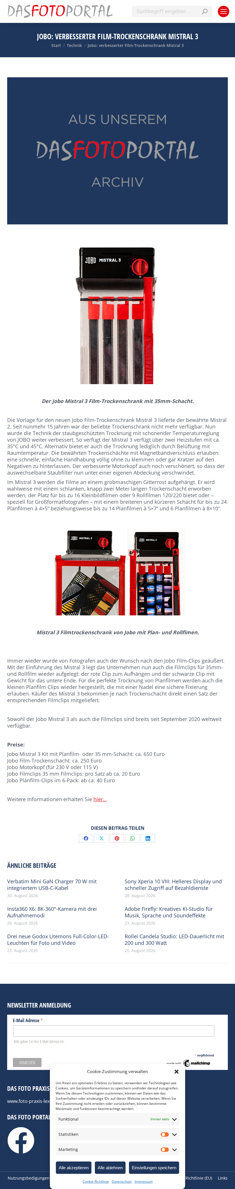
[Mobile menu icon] (223, 11)
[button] (176, 1072)
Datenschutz (122, 1181)
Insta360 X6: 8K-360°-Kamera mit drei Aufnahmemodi (52, 912)
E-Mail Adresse (28, 1020)
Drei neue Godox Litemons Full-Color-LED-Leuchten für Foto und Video (58, 939)
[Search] (204, 11)
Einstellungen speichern (154, 1167)
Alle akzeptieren (74, 1167)
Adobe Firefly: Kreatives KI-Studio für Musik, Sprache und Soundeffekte (169, 912)
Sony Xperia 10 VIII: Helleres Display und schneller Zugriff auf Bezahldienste (173, 884)
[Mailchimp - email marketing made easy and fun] (189, 1066)
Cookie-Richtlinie (96, 1181)
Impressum (144, 1181)
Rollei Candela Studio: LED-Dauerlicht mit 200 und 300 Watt (174, 939)
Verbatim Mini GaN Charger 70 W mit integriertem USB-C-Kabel (52, 884)
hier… (100, 799)
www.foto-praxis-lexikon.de (36, 1101)
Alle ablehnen (110, 1167)
